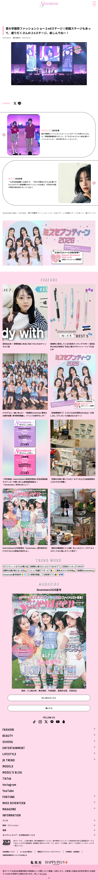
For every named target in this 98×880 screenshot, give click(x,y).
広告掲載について (9, 852)
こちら (44, 873)
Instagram (9, 785)
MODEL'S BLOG (12, 773)
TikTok (7, 779)
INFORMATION (12, 815)
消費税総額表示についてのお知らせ (15, 855)
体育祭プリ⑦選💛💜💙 (53, 574)
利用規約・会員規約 (72, 852)
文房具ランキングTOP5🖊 (72, 566)
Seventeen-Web (9, 213)
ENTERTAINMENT (14, 748)
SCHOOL (8, 742)
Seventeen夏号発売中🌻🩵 (14, 574)
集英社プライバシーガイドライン (49, 852)
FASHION (8, 730)
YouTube (22, 213)
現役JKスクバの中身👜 (66, 570)
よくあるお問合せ (26, 852)
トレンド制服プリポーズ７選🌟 (41, 570)
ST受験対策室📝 (35, 574)
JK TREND (9, 760)
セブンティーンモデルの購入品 (15, 566)
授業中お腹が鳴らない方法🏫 (15, 570)
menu (94, 6)
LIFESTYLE (9, 754)
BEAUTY (8, 736)
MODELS (8, 766)
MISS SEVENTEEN (14, 803)
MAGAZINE (9, 809)
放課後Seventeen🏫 (85, 570)
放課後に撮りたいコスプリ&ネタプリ (45, 566)
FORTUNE (9, 797)
